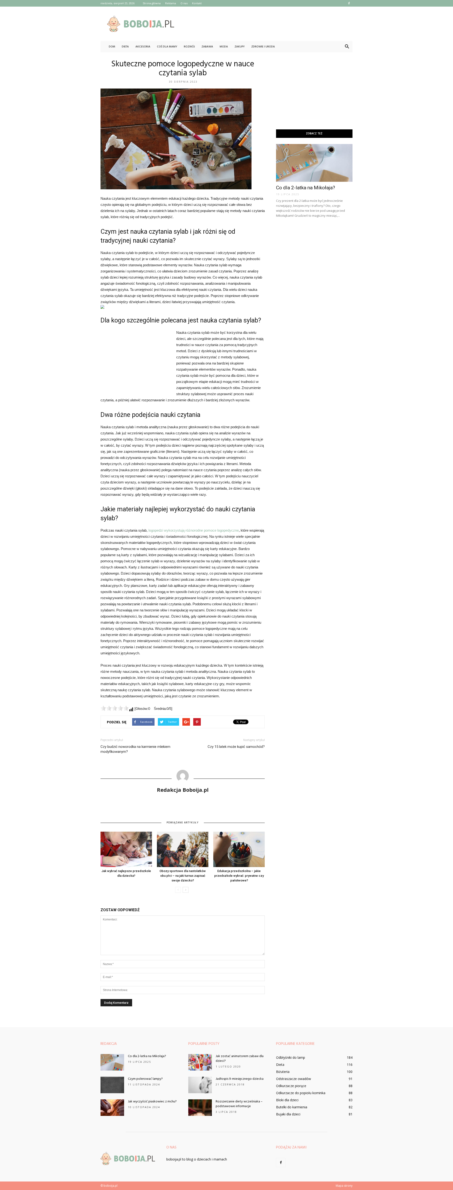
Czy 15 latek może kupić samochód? (236, 747)
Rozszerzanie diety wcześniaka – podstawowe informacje (239, 1104)
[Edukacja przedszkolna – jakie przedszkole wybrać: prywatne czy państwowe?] (239, 849)
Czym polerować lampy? (145, 1079)
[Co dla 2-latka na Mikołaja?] (314, 163)
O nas (184, 3)
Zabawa (207, 46)
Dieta (125, 46)
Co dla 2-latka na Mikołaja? (305, 188)
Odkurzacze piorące (291, 1086)
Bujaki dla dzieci (288, 1114)
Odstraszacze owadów (293, 1078)
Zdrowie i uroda (263, 46)
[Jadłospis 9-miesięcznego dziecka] (200, 1085)
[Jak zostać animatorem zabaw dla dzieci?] (200, 1062)
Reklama (170, 3)
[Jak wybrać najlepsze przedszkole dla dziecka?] (126, 849)
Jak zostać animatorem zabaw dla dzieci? (240, 1059)
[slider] (115, 708)
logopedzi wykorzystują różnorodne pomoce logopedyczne (193, 530)
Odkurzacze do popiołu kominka (300, 1093)
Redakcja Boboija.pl (183, 789)
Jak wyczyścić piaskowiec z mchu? (152, 1101)
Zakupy (240, 46)
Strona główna (152, 3)
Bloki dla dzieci (287, 1100)
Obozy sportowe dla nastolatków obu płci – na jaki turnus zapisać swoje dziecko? (182, 875)
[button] (346, 46)
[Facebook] (348, 3)
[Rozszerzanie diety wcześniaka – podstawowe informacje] (200, 1107)
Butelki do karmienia (291, 1107)
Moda (224, 46)
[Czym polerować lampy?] (112, 1085)
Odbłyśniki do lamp (290, 1057)
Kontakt (197, 3)
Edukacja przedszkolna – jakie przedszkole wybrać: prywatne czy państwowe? (239, 875)
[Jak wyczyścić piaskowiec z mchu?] (112, 1107)
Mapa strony (344, 1186)
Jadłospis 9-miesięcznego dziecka (240, 1079)
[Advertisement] (266, 23)
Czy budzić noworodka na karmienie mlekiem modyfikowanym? (135, 749)
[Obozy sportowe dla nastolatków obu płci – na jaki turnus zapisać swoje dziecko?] (182, 849)
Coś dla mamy (167, 46)
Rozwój (189, 46)
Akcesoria (142, 46)
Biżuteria (282, 1071)
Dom (112, 46)
